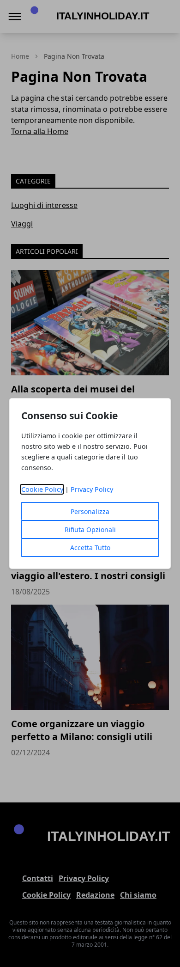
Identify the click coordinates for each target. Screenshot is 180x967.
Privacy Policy (92, 489)
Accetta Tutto (90, 547)
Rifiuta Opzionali (90, 529)
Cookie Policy (42, 489)
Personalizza (90, 511)
